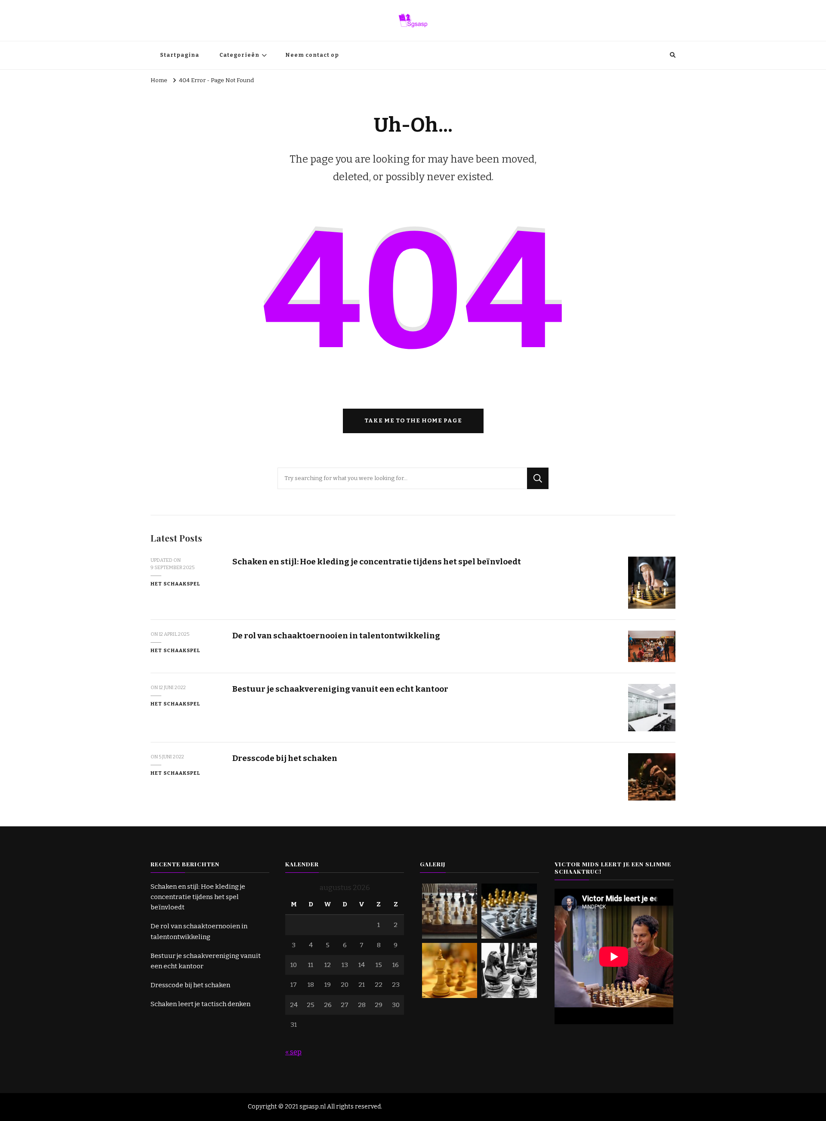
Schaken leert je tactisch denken (200, 1004)
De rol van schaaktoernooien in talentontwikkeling (336, 636)
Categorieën (239, 55)
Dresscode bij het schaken (284, 758)
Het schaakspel (175, 584)
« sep (293, 1051)
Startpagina (179, 55)
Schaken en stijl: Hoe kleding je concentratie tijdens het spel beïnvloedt (376, 562)
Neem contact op (312, 55)
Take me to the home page (413, 420)
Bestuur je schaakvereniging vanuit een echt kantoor (340, 689)
